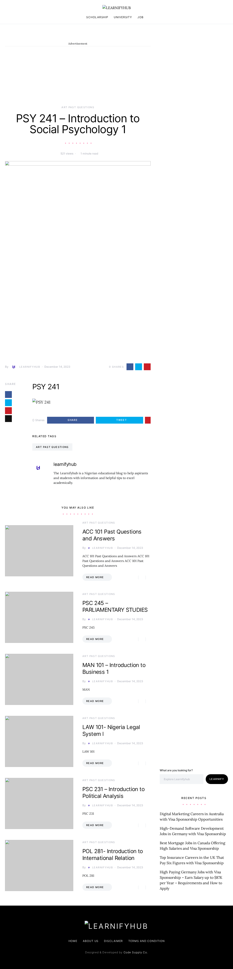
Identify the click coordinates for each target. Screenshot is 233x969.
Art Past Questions (77, 107)
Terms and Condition (146, 941)
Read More (95, 577)
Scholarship (97, 17)
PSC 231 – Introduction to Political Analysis (113, 792)
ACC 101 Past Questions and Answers (112, 535)
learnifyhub (29, 366)
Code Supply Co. (136, 952)
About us (91, 941)
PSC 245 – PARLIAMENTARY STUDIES (114, 606)
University (123, 17)
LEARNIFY (217, 779)
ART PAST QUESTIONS (52, 447)
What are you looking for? (176, 770)
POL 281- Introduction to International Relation (112, 854)
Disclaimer (113, 941)
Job (140, 17)
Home (73, 941)
